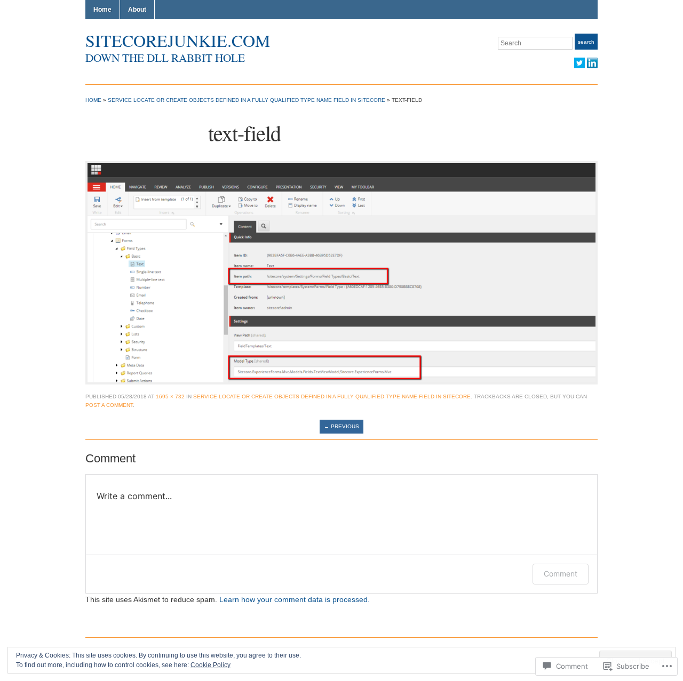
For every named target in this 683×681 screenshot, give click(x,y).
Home (102, 9)
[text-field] (341, 272)
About (137, 9)
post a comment (109, 405)
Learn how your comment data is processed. (294, 599)
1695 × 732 (170, 396)
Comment (560, 573)
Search (586, 42)
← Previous (341, 426)
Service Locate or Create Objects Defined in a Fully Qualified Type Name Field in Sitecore (246, 100)
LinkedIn (592, 63)
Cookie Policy (210, 665)
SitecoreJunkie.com (177, 40)
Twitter (579, 63)
